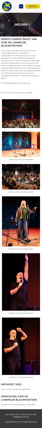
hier (31, 93)
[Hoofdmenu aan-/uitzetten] (21, 6)
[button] (32, 6)
